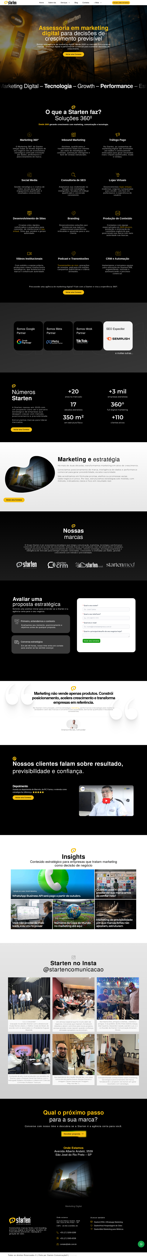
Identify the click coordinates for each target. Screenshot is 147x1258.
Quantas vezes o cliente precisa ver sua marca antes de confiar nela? (113, 892)
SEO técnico (126, 227)
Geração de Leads (19, 891)
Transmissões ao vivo (68, 265)
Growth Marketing (31, 891)
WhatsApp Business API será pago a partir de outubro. (46, 895)
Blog (56, 918)
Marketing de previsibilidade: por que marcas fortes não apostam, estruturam (114, 923)
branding (75, 708)
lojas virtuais (125, 187)
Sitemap (73, 1255)
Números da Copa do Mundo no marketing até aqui (72, 924)
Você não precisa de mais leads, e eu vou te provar (28, 924)
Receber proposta (72, 1134)
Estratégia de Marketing (104, 885)
